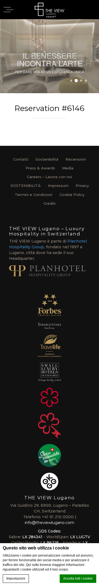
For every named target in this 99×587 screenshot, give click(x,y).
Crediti (49, 203)
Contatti (20, 159)
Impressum (58, 185)
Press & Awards (40, 168)
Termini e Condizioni (33, 194)
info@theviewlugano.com (49, 522)
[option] (49, 56)
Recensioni (75, 159)
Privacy (82, 185)
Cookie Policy (71, 194)
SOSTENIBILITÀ (25, 185)
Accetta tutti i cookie (78, 578)
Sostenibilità (46, 159)
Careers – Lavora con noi (49, 177)
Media (67, 168)
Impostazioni (15, 578)
